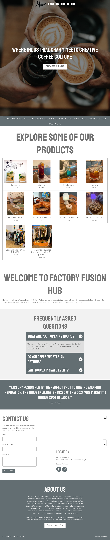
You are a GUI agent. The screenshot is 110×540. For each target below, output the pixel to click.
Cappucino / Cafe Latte (68, 217)
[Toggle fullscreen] (104, 417)
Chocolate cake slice (94, 217)
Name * (5, 435)
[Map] (82, 431)
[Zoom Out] (104, 444)
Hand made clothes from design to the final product (42, 252)
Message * (6, 454)
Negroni (94, 185)
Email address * (8, 444)
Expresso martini (15, 217)
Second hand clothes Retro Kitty (15, 251)
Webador (105, 536)
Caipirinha (15, 185)
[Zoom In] (104, 441)
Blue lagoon (68, 185)
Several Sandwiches (42, 217)
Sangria (41, 185)
